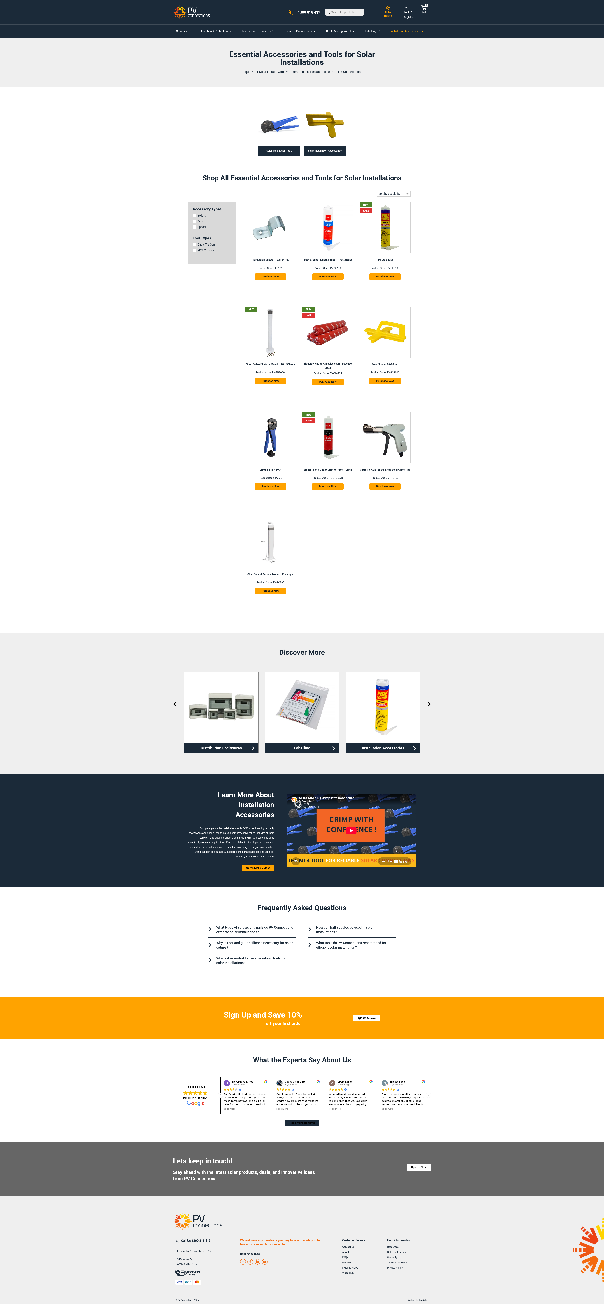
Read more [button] (229, 1109)
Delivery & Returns (397, 1252)
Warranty (392, 1257)
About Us (347, 1252)
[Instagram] (243, 1262)
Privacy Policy (395, 1267)
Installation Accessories (302, 748)
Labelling (221, 748)
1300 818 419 (309, 12)
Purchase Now (270, 276)
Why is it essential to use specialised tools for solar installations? (251, 960)
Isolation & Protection (383, 748)
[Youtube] (265, 1262)
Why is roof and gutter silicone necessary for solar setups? (254, 945)
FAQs (345, 1257)
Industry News (350, 1267)
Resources (393, 1246)
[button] (220, 1095)
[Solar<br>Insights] (388, 8)
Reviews (346, 1262)
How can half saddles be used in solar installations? (345, 929)
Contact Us (348, 1246)
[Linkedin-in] (257, 1262)
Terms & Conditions (398, 1262)
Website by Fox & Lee (418, 1300)
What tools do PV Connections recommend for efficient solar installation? (351, 945)
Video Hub (348, 1272)
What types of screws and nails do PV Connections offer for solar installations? (254, 929)
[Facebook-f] (250, 1262)
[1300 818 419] (290, 12)
